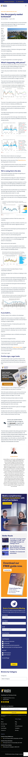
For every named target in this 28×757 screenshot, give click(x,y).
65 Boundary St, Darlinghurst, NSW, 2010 (11, 747)
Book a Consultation (10, 1)
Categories (3, 675)
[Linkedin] (6, 702)
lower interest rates (17, 347)
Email (3, 627)
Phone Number (6, 633)
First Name (5, 615)
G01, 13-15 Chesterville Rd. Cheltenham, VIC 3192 (13, 738)
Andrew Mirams (5, 19)
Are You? (4, 650)
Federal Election (22, 160)
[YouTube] (4, 702)
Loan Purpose (5, 639)
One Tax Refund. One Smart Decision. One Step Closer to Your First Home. (17, 547)
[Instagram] (8, 702)
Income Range (6, 658)
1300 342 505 (21, 1)
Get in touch (12, 423)
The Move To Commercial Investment (17, 552)
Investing (3, 11)
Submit (14, 664)
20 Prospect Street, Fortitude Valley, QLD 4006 (12, 742)
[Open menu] (26, 6)
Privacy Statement (15, 715)
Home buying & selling (11, 11)
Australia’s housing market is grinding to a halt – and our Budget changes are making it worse (18, 541)
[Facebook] (2, 702)
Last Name (5, 621)
